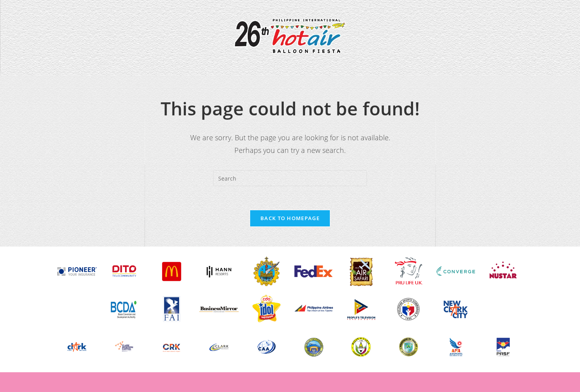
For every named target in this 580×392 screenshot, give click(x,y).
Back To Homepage (290, 218)
